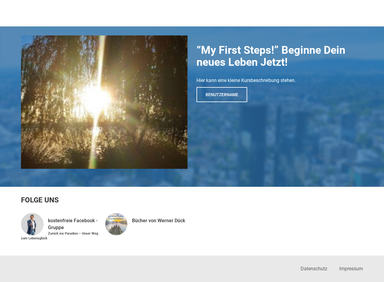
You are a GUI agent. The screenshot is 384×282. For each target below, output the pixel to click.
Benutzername (222, 94)
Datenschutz (314, 268)
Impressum (351, 268)
